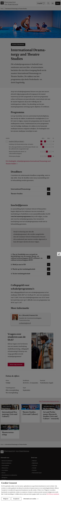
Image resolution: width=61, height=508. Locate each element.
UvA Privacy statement (53, 494)
